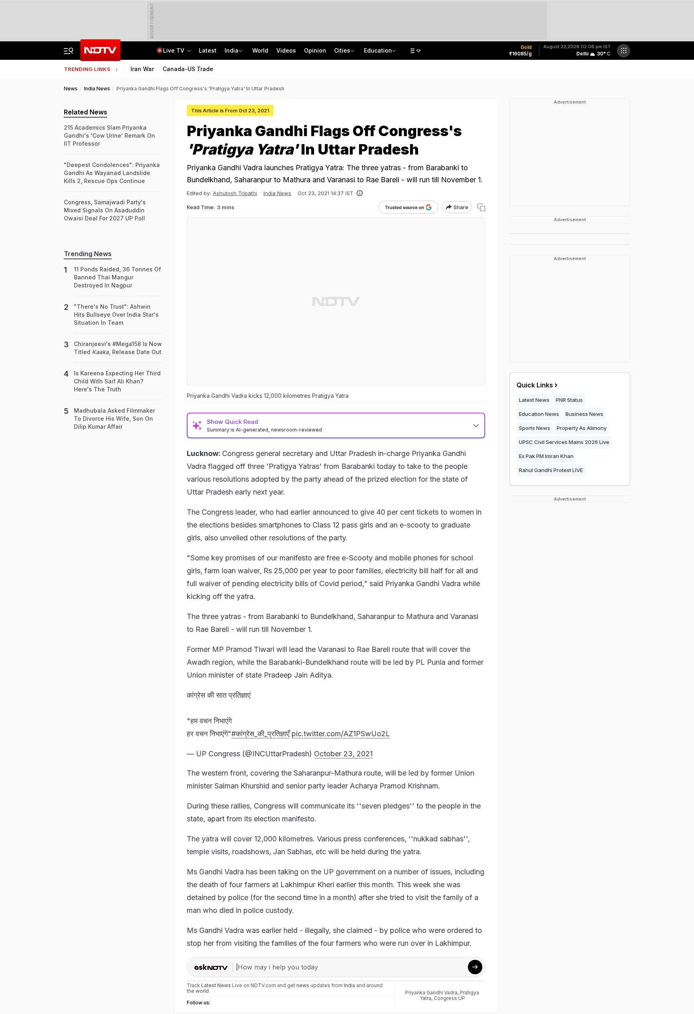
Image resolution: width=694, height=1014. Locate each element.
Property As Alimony (581, 428)
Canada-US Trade (188, 68)
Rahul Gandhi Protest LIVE (551, 470)
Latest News (534, 400)
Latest (207, 50)
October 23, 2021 (343, 753)
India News (277, 193)
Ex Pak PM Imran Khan (546, 456)
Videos (286, 50)
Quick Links (534, 385)
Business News (584, 414)
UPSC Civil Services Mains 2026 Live (564, 442)
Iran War (142, 68)
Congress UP (449, 998)
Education (378, 50)
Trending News (88, 254)
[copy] (481, 207)
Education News (539, 414)
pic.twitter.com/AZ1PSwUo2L (341, 733)
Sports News (534, 428)
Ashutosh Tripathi (235, 193)
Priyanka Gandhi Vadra (431, 993)
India (232, 50)
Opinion (315, 50)
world (202, 991)
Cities (342, 50)
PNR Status (569, 400)
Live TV (174, 50)
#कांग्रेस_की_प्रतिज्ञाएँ (260, 733)
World (260, 50)
